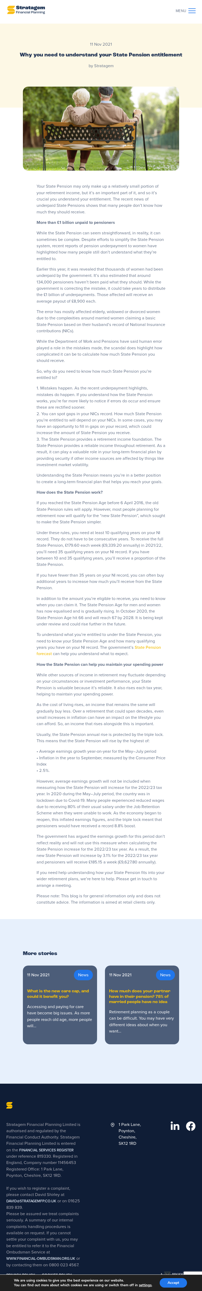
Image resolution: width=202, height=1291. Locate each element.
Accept (173, 1282)
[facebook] (191, 1126)
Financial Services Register (46, 1150)
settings (145, 1285)
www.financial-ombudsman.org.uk (40, 1258)
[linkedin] (175, 1126)
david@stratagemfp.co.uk (31, 1201)
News (83, 975)
